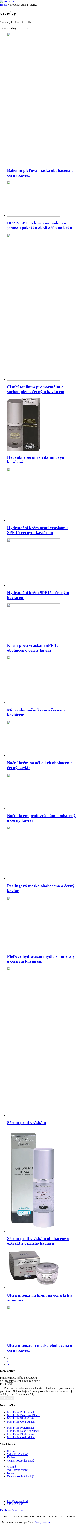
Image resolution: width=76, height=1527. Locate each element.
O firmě (11, 1451)
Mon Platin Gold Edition (21, 1421)
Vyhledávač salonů (17, 1454)
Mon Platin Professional (20, 1412)
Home (3, 4)
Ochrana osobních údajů (20, 1460)
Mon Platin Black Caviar (21, 1418)
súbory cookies (42, 1522)
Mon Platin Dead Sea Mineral (23, 1415)
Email (3, 1384)
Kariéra (11, 1457)
